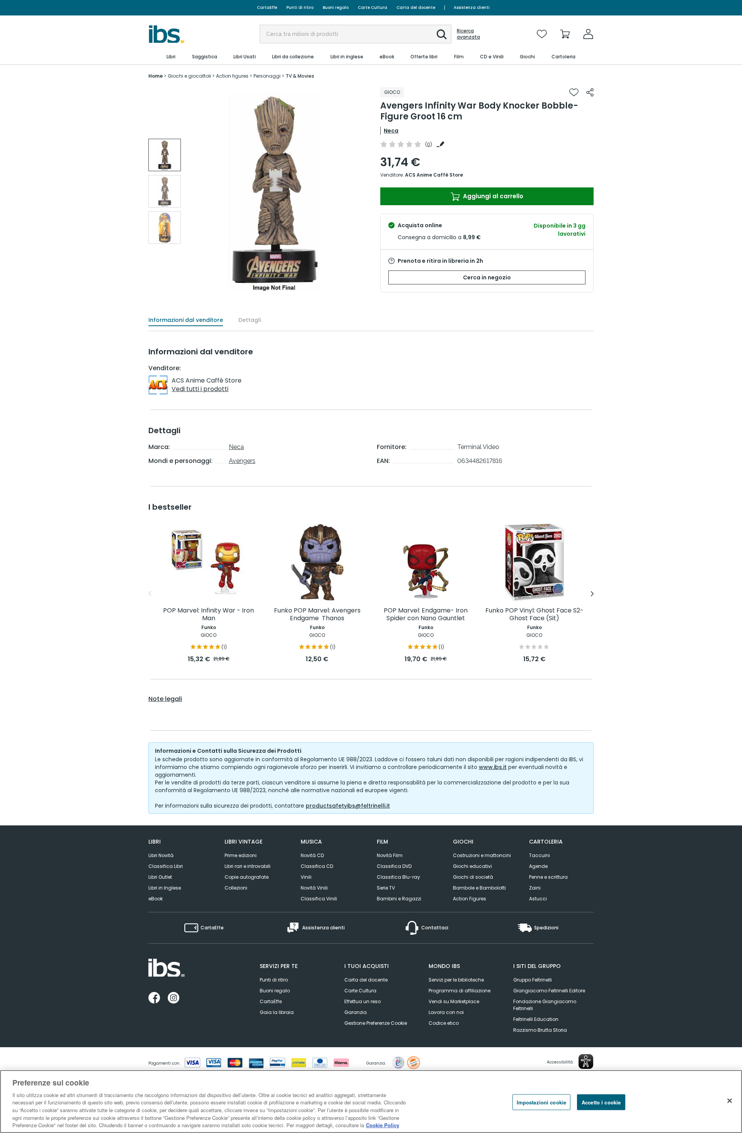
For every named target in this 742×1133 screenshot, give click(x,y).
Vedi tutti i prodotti (200, 388)
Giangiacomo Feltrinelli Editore (549, 990)
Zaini (535, 888)
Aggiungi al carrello (492, 196)
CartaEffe (267, 7)
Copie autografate (247, 877)
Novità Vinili (314, 888)
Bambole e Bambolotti (479, 888)
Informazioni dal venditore (185, 320)
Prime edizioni (241, 855)
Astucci (538, 898)
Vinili (306, 877)
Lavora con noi (446, 1012)
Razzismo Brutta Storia (540, 1030)
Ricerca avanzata (468, 34)
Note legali (165, 699)
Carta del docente (416, 7)
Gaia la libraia (277, 1012)
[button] (441, 34)
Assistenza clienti (472, 7)
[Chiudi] (729, 1100)
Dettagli (249, 320)
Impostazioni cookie (541, 1102)
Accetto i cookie (601, 1102)
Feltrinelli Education (535, 1019)
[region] (371, 1101)
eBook (155, 898)
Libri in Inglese (164, 888)
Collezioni (236, 888)
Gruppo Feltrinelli (532, 979)
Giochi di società (473, 877)
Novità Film (390, 855)
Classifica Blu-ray (398, 877)
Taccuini (539, 855)
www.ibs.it (493, 767)
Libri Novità (161, 855)
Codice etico (444, 1023)
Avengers (242, 460)
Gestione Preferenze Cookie (375, 1023)
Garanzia (355, 1012)
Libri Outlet (160, 877)
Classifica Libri (165, 866)
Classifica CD (317, 866)
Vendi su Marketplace (454, 1001)
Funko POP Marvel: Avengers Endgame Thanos (317, 615)
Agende (538, 866)
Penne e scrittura (548, 877)
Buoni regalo (336, 7)
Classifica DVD (394, 866)
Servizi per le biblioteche (456, 979)
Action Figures (469, 898)
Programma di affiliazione (459, 990)
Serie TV (386, 888)
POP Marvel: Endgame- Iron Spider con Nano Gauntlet (426, 615)
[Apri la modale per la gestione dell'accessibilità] (586, 1061)
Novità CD (312, 855)
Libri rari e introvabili (248, 866)
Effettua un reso (362, 1001)
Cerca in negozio (487, 277)
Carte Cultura (372, 7)
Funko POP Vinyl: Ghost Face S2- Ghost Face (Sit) (534, 615)
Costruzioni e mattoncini (482, 855)
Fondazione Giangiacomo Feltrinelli (544, 1005)
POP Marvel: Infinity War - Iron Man (208, 615)
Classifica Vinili (319, 898)
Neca (391, 130)
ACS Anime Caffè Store (434, 175)
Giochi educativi (472, 866)
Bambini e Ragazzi (399, 898)
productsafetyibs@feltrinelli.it (348, 806)
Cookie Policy (382, 1125)
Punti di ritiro (299, 7)
